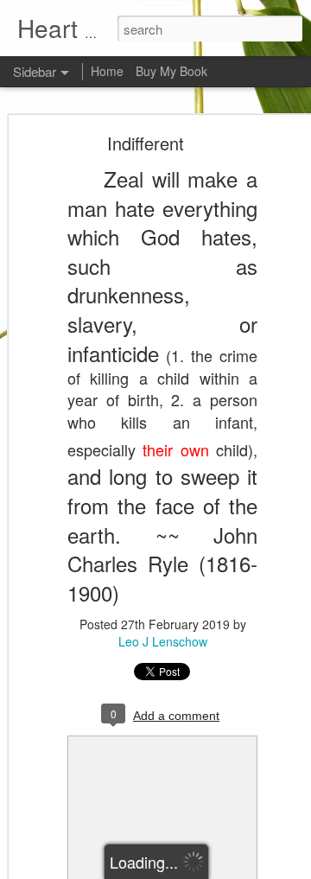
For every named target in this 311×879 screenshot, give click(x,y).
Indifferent (145, 143)
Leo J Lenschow (162, 641)
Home (107, 71)
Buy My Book (171, 71)
